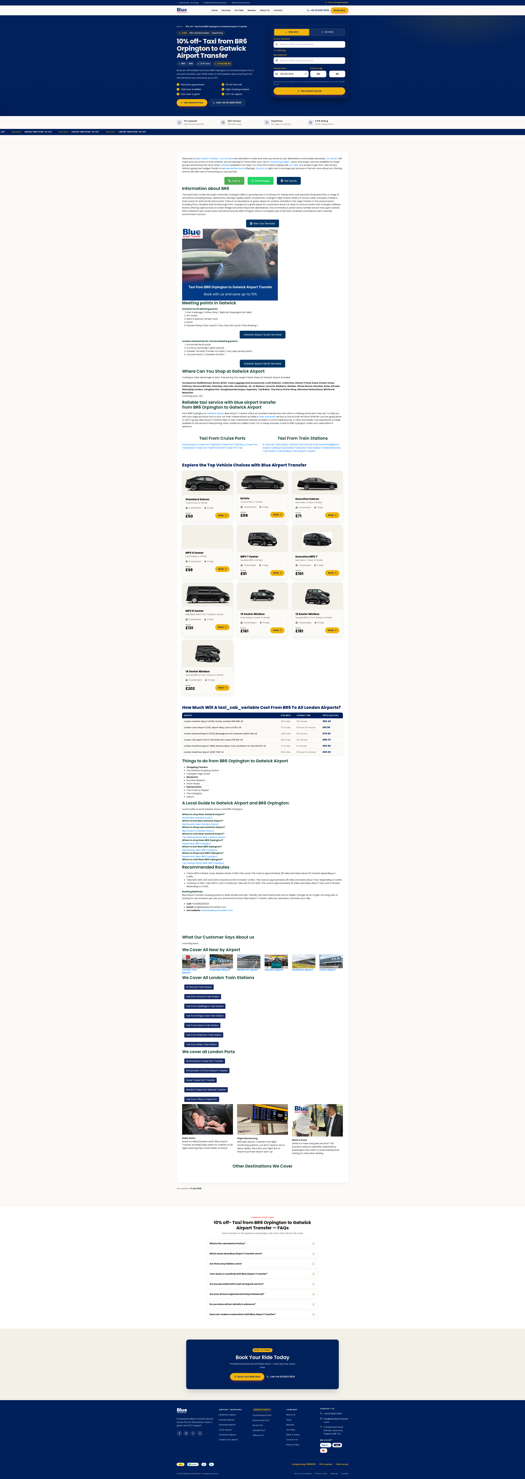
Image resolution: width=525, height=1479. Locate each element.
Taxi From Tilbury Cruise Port (201, 1099)
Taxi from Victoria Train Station (202, 996)
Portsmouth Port (261, 1420)
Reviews (252, 10)
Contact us (261, 168)
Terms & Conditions (303, 1473)
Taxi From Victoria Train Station (310, 444)
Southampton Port (262, 1415)
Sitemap (334, 1473)
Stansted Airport (227, 1424)
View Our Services (264, 223)
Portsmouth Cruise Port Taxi (227, 447)
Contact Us (292, 1439)
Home (214, 10)
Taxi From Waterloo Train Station (203, 1034)
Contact (278, 10)
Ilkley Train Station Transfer (301, 451)
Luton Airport (225, 1429)
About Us (265, 10)
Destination (280, 55)
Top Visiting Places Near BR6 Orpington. (203, 863)
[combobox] (312, 44)
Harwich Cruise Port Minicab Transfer (206, 1089)
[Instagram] (186, 1433)
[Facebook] (179, 1433)
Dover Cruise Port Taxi (226, 444)
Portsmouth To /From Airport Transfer (207, 1070)
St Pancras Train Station (199, 987)
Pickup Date (280, 68)
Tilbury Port (258, 1435)
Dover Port (258, 1425)
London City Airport (228, 1439)
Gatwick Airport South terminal (262, 334)
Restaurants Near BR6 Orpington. (200, 850)
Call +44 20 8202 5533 (228, 102)
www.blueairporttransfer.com (217, 910)
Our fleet (294, 165)
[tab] (291, 32)
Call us (236, 181)
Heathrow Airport (227, 1414)
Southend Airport (227, 1434)
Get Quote (290, 181)
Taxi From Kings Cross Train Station (205, 1015)
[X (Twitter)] (193, 1433)
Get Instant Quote (311, 91)
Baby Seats (188, 1138)
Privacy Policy (292, 1444)
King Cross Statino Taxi (287, 447)
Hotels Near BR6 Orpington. (196, 843)
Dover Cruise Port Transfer (200, 1080)
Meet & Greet (299, 1140)
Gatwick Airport (216, 413)
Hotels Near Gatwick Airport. (197, 817)
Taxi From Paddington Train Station (205, 1006)
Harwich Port (259, 1430)
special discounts (235, 168)
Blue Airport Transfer (207, 158)
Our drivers (332, 158)
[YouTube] (200, 1433)
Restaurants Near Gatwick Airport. (200, 824)
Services (226, 10)
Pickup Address (282, 39)
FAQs (288, 1419)
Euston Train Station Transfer (314, 447)
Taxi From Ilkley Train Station (201, 1044)
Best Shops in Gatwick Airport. (198, 830)
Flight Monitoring (247, 1138)
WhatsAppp (262, 181)
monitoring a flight (279, 161)
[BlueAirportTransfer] (182, 10)
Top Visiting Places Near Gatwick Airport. (204, 837)
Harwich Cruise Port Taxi (199, 447)
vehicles (225, 165)
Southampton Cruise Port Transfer (204, 1061)
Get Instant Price (193, 102)
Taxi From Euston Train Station (202, 1025)
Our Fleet (239, 10)
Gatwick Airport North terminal (262, 363)
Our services (226, 158)
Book (221, 515)
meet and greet (267, 416)
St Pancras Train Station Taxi (277, 444)
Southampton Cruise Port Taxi (198, 444)
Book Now (339, 10)
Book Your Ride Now (249, 1376)
